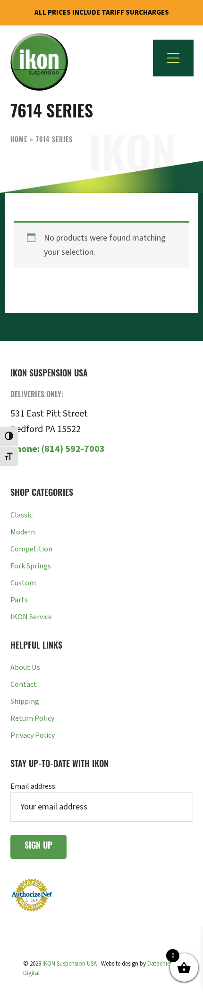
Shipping (24, 701)
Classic (21, 515)
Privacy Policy (32, 735)
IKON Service (31, 617)
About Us (25, 667)
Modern (22, 532)
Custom (23, 583)
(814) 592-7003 (57, 449)
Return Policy (32, 718)
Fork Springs (30, 566)
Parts (19, 600)
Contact (23, 684)
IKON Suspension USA (69, 963)
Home (18, 140)
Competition (31, 549)
